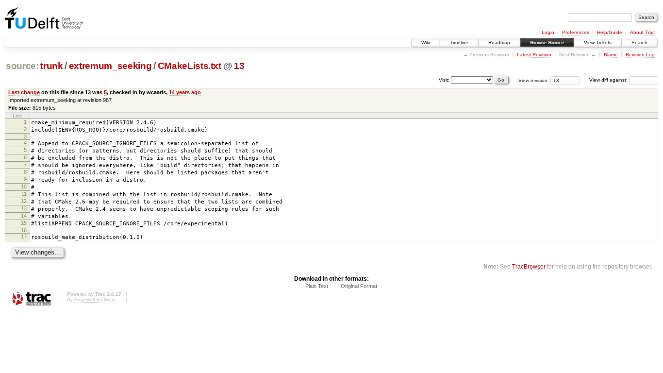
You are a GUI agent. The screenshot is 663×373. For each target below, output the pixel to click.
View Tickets (598, 42)
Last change (24, 92)
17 (24, 236)
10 (24, 186)
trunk (51, 66)
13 (239, 66)
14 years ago (185, 92)
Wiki (425, 42)
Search (639, 42)
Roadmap (499, 42)
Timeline (459, 42)
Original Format (359, 286)
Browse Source (547, 42)
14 (24, 216)
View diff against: (609, 80)
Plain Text (316, 286)
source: (22, 66)
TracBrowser (529, 266)
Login (548, 32)
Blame (611, 54)
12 (24, 201)
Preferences (575, 32)
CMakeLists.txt (189, 66)
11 (24, 194)
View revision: (533, 80)
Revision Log (640, 54)
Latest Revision (534, 54)
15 (24, 223)
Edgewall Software (95, 299)
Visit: (444, 79)
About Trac (642, 32)
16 (24, 230)
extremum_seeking (110, 66)
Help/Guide (609, 32)
